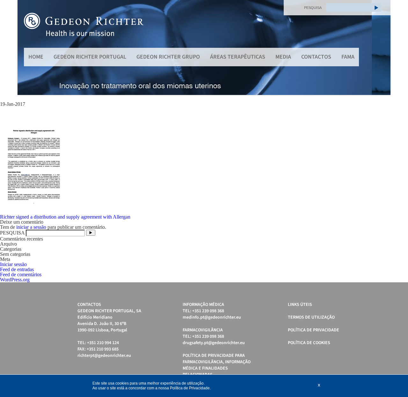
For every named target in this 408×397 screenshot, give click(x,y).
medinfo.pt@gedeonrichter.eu (212, 317)
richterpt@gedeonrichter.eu (104, 355)
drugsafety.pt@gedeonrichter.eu (214, 343)
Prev (26, 47)
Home (35, 57)
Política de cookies (309, 343)
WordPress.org (15, 279)
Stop (387, 103)
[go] (376, 7)
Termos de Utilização (311, 317)
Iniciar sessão (13, 264)
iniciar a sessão (31, 227)
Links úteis (300, 304)
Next (382, 47)
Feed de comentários (20, 274)
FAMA (347, 57)
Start (382, 103)
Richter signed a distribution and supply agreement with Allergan (65, 217)
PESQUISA (313, 8)
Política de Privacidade (313, 330)
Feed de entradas (17, 269)
